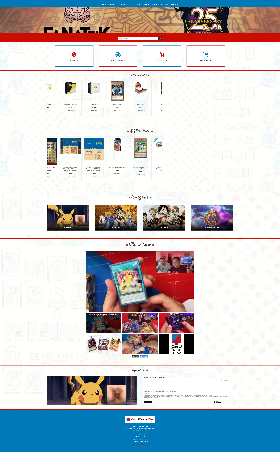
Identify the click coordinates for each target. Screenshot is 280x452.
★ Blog (154, 4)
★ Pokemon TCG (123, 4)
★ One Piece (135, 4)
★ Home (104, 4)
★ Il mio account (163, 4)
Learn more (222, 396)
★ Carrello (174, 4)
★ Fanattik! (145, 4)
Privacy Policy (136, 444)
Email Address (148, 382)
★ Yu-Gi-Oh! (111, 4)
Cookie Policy (144, 444)
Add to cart (64, 110)
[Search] (160, 38)
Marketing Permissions (149, 390)
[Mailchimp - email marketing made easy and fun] (218, 403)
